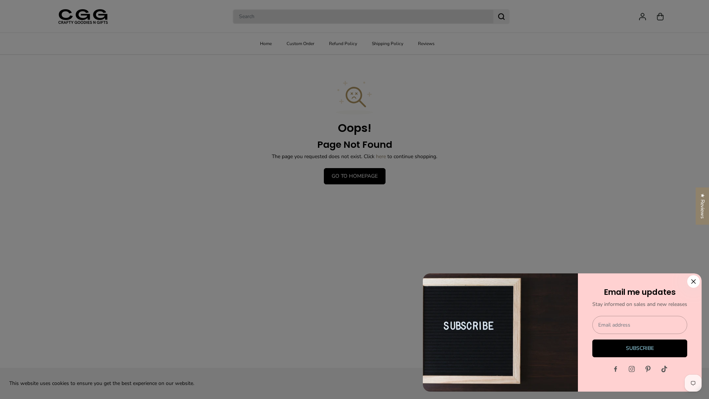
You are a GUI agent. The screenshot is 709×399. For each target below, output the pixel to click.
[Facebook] (615, 369)
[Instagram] (632, 369)
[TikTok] (664, 369)
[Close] (693, 281)
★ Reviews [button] (702, 206)
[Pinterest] (648, 369)
